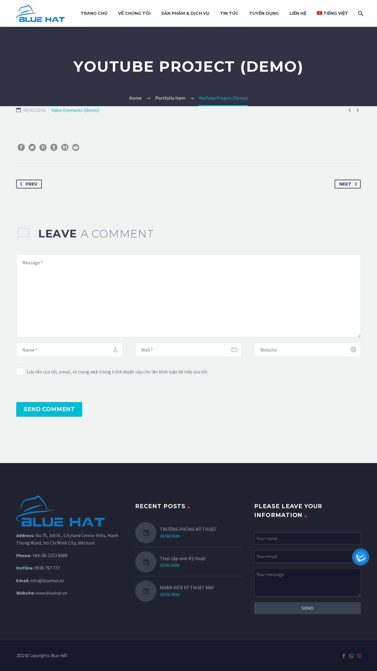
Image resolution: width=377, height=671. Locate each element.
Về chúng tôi (134, 13)
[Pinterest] (43, 147)
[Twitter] (32, 147)
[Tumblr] (53, 147)
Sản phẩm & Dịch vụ (185, 13)
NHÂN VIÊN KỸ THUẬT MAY (187, 587)
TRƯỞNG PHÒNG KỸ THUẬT (188, 529)
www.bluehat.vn (51, 593)
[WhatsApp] (351, 656)
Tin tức (229, 13)
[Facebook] (21, 147)
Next (345, 184)
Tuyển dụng (264, 13)
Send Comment (49, 409)
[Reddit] (75, 147)
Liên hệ (298, 13)
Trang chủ (94, 13)
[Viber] (359, 656)
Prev (31, 184)
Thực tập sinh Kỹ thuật (183, 558)
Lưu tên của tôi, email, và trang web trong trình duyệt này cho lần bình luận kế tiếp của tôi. (117, 372)
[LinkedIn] (64, 147)
